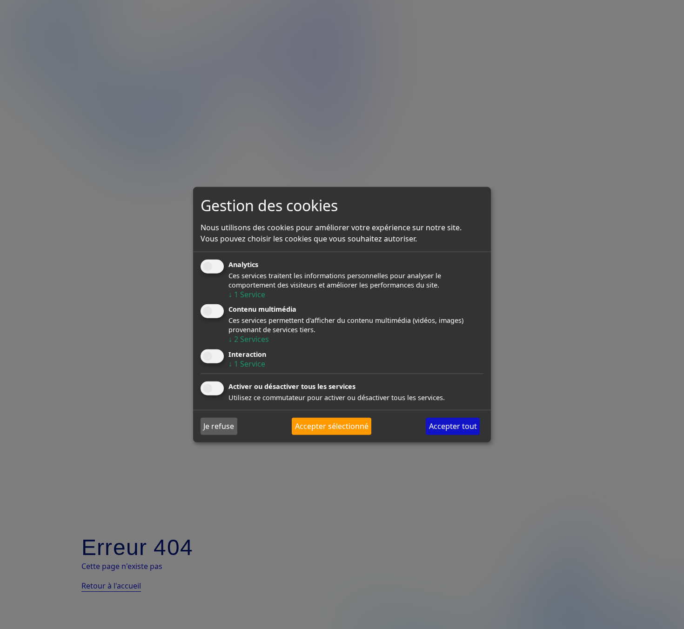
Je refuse (218, 426)
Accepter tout (453, 426)
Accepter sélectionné (332, 426)
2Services (248, 339)
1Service (246, 294)
